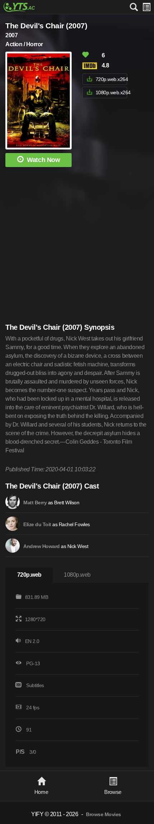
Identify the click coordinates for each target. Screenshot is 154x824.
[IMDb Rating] (91, 66)
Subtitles (35, 685)
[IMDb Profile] (12, 502)
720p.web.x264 (111, 79)
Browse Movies (103, 814)
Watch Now (43, 159)
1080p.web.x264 (111, 92)
